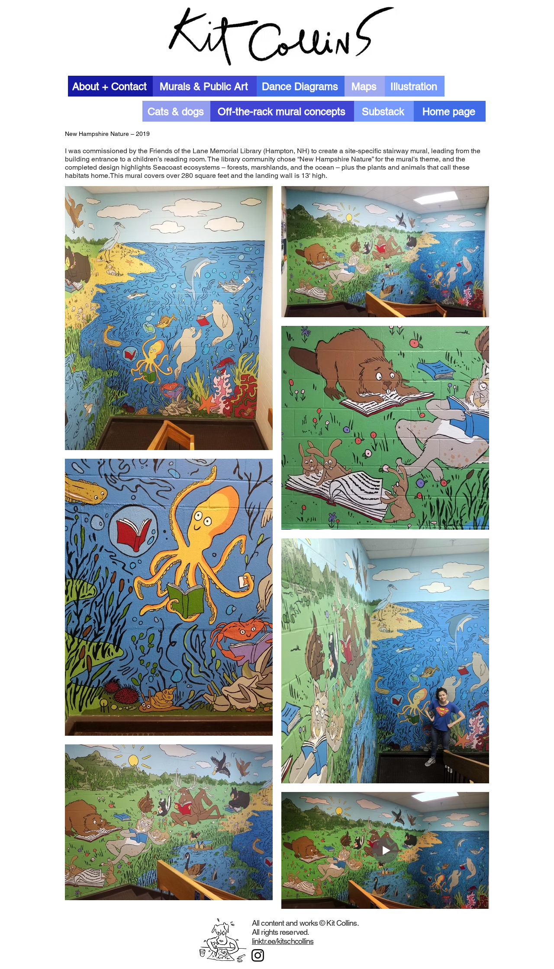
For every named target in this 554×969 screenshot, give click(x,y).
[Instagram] (257, 955)
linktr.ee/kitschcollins (282, 941)
